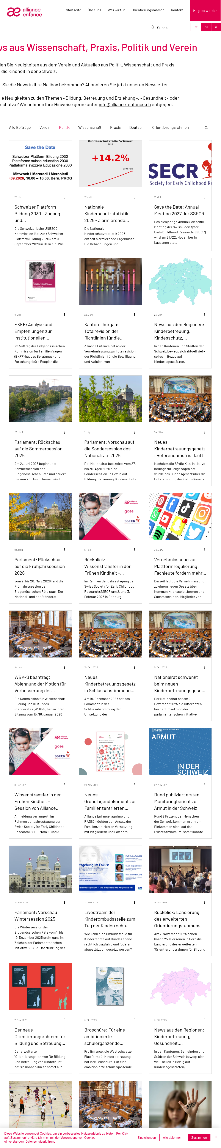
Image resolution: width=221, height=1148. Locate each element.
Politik (64, 127)
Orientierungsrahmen (170, 127)
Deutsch (136, 127)
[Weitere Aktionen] (66, 197)
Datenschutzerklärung (40, 1141)
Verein (44, 127)
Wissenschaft (90, 127)
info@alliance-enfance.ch (125, 104)
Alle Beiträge (20, 127)
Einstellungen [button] (147, 1137)
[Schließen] (215, 1137)
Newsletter (156, 84)
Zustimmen (199, 1137)
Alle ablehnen (172, 1137)
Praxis (115, 127)
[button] (206, 128)
